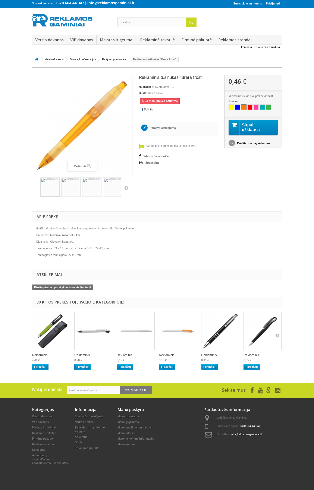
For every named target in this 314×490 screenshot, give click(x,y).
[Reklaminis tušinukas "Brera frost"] (50, 187)
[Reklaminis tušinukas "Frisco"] (51, 331)
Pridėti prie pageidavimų (253, 143)
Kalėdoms (38, 449)
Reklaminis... (41, 355)
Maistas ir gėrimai (117, 39)
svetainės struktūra (268, 47)
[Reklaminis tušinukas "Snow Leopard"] (178, 331)
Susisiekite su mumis (247, 3)
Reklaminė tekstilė (157, 39)
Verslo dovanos (49, 39)
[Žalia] (268, 107)
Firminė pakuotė (196, 39)
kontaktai (246, 47)
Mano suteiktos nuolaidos (134, 427)
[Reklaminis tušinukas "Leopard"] (136, 331)
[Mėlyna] (237, 107)
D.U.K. (79, 442)
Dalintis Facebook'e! (156, 156)
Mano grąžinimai (128, 422)
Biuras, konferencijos (83, 59)
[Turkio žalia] (262, 107)
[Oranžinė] (243, 107)
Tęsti (126, 188)
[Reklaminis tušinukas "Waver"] (263, 331)
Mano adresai (126, 433)
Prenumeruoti (136, 390)
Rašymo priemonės (114, 59)
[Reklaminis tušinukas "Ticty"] (93, 331)
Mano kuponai (126, 444)
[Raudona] (250, 107)
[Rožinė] (256, 107)
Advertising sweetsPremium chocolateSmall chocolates (50, 459)
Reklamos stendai (235, 39)
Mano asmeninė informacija (135, 438)
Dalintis (148, 109)
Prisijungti (273, 3)
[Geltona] (231, 107)
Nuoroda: (145, 86)
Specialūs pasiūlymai (89, 416)
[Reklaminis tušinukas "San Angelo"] (220, 331)
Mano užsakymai (128, 416)
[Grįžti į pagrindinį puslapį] (36, 59)
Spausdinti (152, 162)
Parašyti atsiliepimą (162, 127)
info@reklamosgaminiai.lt (246, 434)
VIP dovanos (81, 39)
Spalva (233, 101)
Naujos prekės (84, 422)
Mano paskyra (130, 409)
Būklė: (143, 93)
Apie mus (81, 437)
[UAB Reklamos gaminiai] (71, 21)
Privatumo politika (87, 448)
